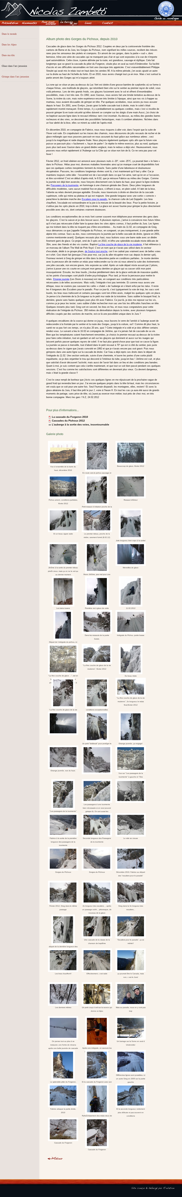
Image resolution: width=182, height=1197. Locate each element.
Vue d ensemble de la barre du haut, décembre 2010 (63, 468)
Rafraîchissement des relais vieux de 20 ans (97, 1115)
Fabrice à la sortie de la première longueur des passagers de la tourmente (63, 841)
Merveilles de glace (130, 568)
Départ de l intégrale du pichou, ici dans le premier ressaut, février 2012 (63, 641)
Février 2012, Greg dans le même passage (63, 907)
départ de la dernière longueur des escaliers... (63, 946)
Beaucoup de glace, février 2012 (130, 466)
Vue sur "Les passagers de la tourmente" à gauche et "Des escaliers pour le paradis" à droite (130, 774)
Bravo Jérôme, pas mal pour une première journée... (97, 573)
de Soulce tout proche (96, 251)
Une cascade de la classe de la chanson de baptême (97, 941)
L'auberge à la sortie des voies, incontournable (80, 424)
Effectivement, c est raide (97, 974)
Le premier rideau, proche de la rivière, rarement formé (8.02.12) (97, 535)
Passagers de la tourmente (64, 185)
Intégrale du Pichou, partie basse (130, 635)
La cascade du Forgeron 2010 (70, 416)
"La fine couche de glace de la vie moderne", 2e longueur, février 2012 (63, 709)
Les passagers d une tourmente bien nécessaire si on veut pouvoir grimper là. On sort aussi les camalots (97, 807)
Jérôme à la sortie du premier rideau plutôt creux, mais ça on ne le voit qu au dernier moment (63, 570)
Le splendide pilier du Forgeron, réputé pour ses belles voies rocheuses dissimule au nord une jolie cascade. (63, 1081)
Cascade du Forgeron (63, 1143)
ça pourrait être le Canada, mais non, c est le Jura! (130, 975)
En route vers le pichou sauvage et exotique (96, 472)
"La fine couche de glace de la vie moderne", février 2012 (97, 667)
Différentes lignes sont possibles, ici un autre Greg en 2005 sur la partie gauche (130, 1078)
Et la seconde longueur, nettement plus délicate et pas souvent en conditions (130, 1112)
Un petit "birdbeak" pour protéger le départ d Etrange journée (96, 743)
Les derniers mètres (63, 1007)
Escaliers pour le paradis (94, 199)
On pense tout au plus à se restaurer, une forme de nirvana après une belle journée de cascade (63, 1044)
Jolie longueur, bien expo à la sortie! (131, 540)
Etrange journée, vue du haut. (63, 771)
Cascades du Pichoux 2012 (68, 420)
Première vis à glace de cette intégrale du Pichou (97, 607)
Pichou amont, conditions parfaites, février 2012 (63, 501)
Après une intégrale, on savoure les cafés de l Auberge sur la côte (97, 1047)
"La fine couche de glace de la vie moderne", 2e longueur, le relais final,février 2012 (131, 701)
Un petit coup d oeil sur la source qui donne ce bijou (97, 1009)
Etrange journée (61, 279)
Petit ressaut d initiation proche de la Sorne (97, 506)
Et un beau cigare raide (63, 534)
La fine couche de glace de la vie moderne (120, 244)
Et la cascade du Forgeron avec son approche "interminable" (97, 1081)
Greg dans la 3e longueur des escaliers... (130, 907)
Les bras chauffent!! (63, 974)
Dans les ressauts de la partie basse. (97, 637)
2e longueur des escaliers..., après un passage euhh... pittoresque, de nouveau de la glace (96, 909)
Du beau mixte (131, 675)
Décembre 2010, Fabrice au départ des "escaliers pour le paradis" (130, 874)
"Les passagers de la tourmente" (63, 810)
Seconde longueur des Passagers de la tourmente (97, 840)
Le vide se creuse (130, 838)
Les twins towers (63, 607)
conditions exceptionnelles (97, 709)
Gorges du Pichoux (63, 872)
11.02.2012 (130, 607)
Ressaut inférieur (131, 500)
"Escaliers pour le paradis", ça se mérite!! (130, 941)
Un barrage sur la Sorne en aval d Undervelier (131, 1043)
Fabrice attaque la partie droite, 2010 (63, 1110)
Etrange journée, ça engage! (131, 743)
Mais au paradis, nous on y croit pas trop (131, 1009)
